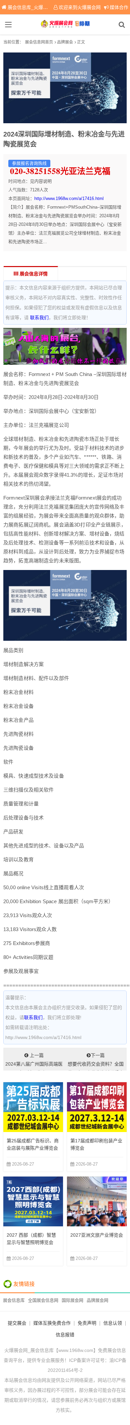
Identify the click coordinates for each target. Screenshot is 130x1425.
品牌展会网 (97, 1300)
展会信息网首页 (39, 42)
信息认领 (112, 1323)
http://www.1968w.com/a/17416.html (69, 198)
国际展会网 (72, 1300)
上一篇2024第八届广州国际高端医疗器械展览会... (34, 1062)
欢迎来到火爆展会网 (80, 7)
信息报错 (65, 1334)
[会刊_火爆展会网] (65, 25)
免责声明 (87, 1323)
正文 (81, 42)
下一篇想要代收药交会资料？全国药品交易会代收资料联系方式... (96, 1062)
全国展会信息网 (43, 1300)
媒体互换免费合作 (52, 1323)
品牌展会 (65, 42)
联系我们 (39, 317)
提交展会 (17, 1323)
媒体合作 (119, 7)
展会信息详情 (33, 273)
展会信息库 (14, 1300)
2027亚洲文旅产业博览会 (96, 1235)
